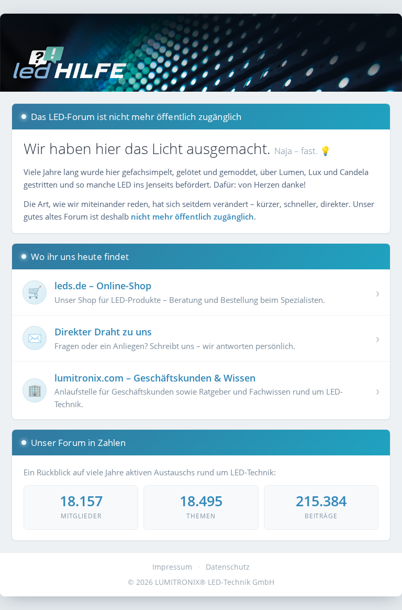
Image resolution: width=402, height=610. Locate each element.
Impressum (172, 567)
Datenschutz (228, 567)
